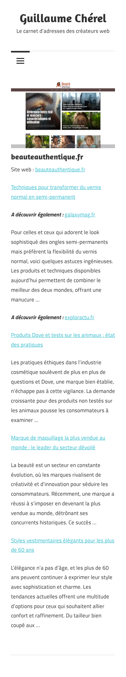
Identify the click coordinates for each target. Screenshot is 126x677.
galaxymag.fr (80, 214)
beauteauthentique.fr (60, 169)
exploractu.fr (79, 317)
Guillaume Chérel (63, 18)
